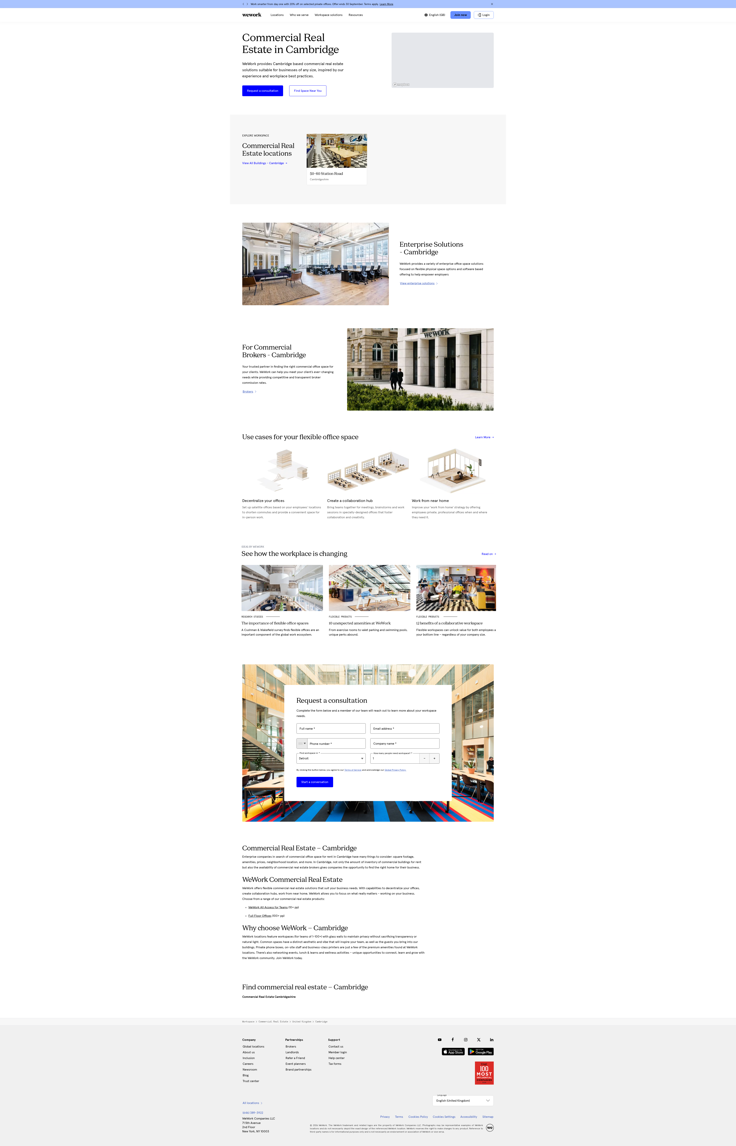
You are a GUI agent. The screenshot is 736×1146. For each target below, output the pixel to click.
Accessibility (468, 1116)
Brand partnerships (298, 1069)
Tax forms (335, 1063)
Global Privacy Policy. (395, 770)
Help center (337, 1058)
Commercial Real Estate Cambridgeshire (269, 997)
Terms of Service (352, 770)
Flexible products (340, 616)
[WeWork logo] (251, 15)
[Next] (247, 4)
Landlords (292, 1052)
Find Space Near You (308, 90)
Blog (246, 1075)
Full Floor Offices (259, 915)
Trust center (251, 1081)
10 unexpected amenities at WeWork (360, 623)
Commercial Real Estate (273, 1021)
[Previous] (243, 4)
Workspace (248, 1021)
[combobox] (302, 743)
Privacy (385, 1116)
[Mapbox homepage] (401, 84)
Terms (399, 1116)
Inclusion (249, 1058)
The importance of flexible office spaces (275, 623)
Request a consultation (262, 90)
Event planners (296, 1063)
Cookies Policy (418, 1116)
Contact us (336, 1046)
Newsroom (250, 1069)
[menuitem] (277, 15)
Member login (338, 1052)
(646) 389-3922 (253, 1112)
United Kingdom (301, 1021)
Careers (248, 1063)
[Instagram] (466, 1040)
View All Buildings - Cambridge (263, 163)
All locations (251, 1103)
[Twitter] (479, 1040)
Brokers (291, 1046)
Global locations (253, 1046)
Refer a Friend (295, 1058)
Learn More (386, 4)
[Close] (492, 4)
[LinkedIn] (492, 1040)
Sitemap (487, 1116)
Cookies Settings (444, 1116)
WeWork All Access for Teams (268, 907)
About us (249, 1052)
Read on (488, 554)
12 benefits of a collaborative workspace (449, 623)
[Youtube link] (440, 1040)
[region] (443, 60)
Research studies (252, 616)
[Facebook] (453, 1040)
